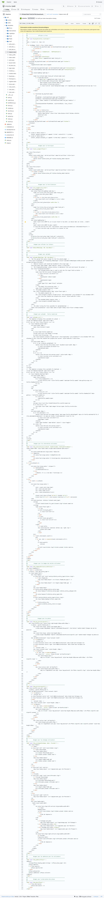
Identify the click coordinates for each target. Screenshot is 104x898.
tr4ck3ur (8, 6)
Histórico (78, 23)
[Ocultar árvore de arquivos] (4, 14)
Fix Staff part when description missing (46, 18)
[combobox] (91, 14)
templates (55, 14)
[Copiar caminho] (67, 14)
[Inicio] (3, 2)
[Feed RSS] (63, 6)
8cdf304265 (31, 18)
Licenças (96, 896)
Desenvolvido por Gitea (8, 896)
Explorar (9, 2)
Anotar (72, 23)
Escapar (84, 23)
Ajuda (15, 2)
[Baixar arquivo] (89, 23)
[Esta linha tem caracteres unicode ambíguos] (25, 221)
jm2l (13, 6)
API (101, 896)
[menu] (76, 896)
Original (66, 23)
